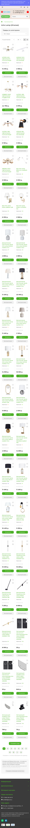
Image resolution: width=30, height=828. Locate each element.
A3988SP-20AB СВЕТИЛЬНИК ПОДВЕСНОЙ (6, 96)
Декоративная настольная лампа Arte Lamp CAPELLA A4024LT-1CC (8, 284)
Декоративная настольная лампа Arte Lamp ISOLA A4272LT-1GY (21, 323)
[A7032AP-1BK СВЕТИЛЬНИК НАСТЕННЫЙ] (22, 124)
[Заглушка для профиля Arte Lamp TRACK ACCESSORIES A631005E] (8, 707)
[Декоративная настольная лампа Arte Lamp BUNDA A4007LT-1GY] (8, 235)
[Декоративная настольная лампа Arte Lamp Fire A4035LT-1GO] (8, 312)
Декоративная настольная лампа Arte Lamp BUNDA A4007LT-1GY (7, 245)
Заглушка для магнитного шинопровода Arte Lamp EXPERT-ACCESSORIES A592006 (22, 635)
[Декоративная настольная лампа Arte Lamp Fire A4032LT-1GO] (22, 274)
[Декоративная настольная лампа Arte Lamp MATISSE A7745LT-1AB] (8, 390)
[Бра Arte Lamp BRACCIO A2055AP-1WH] (22, 161)
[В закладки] (13, 44)
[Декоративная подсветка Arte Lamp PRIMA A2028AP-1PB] (8, 623)
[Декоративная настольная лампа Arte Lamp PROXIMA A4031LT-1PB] (22, 428)
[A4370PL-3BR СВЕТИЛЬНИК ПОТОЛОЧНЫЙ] (22, 86)
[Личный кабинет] (27, 7)
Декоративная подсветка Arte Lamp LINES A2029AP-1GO (20, 556)
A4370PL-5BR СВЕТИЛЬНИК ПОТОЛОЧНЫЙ (6, 133)
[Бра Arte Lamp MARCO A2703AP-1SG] (22, 198)
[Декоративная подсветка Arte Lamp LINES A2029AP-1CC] (8, 546)
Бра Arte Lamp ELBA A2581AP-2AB (7, 206)
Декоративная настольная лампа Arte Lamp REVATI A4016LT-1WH (21, 479)
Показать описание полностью (15, 771)
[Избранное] (21, 7)
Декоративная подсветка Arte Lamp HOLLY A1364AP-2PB (20, 518)
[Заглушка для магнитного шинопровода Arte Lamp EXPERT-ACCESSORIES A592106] (8, 665)
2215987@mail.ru (19, 12)
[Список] (27, 39)
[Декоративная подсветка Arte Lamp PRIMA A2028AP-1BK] (22, 585)
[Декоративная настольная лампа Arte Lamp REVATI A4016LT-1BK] (8, 469)
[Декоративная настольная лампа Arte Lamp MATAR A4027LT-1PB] (22, 351)
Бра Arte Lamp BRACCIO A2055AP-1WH (21, 170)
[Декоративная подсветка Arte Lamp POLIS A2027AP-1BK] (8, 585)
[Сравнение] (24, 7)
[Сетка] (24, 39)
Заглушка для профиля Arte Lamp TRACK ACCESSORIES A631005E (6, 718)
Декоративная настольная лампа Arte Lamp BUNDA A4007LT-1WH (21, 245)
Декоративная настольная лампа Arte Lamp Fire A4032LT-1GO (21, 284)
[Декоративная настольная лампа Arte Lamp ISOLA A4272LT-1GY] (22, 312)
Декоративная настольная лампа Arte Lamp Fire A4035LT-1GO (7, 323)
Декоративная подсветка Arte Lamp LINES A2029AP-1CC (6, 556)
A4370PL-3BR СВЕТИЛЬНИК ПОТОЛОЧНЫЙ (20, 96)
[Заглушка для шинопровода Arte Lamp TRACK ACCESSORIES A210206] (22, 707)
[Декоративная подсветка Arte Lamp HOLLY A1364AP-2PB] (22, 507)
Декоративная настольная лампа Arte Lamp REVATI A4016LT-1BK (7, 479)
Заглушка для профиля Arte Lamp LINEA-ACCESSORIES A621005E (20, 676)
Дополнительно (7, 786)
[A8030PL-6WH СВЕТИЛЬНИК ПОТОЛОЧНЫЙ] (8, 161)
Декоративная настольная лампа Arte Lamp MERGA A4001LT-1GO (7, 439)
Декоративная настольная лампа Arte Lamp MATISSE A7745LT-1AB (7, 400)
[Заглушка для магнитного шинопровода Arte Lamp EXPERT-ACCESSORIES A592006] (22, 623)
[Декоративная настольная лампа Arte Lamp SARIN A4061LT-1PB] (8, 507)
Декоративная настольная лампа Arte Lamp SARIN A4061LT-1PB (7, 518)
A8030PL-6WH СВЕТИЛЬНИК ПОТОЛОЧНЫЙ (6, 170)
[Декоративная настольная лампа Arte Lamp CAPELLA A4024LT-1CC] (8, 274)
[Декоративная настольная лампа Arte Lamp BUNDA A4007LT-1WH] (22, 235)
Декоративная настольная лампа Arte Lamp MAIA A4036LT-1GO (7, 361)
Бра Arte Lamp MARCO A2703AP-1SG (21, 207)
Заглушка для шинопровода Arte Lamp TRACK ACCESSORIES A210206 (22, 718)
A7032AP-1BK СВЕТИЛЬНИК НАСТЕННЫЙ (20, 133)
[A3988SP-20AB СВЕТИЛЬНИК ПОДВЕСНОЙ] (8, 86)
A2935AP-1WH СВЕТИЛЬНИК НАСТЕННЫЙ (20, 59)
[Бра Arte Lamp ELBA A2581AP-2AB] (8, 198)
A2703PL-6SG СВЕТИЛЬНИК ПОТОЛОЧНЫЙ (6, 59)
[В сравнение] (13, 47)
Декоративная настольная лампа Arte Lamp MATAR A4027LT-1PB (21, 361)
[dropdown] (2, 7)
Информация (6, 781)
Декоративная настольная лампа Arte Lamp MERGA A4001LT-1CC (21, 400)
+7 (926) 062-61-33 (19, 11)
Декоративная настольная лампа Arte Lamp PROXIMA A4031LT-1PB (21, 439)
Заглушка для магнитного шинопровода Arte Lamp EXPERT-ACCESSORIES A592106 (7, 677)
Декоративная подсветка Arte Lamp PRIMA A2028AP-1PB (6, 634)
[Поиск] (27, 16)
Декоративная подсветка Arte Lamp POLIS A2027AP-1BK (6, 595)
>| (20, 752)
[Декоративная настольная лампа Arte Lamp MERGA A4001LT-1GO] (8, 428)
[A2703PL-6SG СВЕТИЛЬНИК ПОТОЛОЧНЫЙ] (8, 49)
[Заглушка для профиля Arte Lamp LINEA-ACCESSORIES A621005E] (22, 665)
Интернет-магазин (8, 790)
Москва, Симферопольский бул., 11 (13, 805)
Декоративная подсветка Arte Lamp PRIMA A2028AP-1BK (20, 595)
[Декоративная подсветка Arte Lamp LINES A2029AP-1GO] (22, 546)
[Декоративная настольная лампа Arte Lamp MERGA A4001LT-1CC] (22, 390)
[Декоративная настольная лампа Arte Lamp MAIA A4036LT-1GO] (8, 351)
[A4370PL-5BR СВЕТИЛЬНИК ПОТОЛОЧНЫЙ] (8, 124)
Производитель (8, 21)
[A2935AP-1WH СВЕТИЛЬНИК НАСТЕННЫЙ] (22, 49)
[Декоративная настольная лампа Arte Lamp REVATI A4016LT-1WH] (22, 469)
